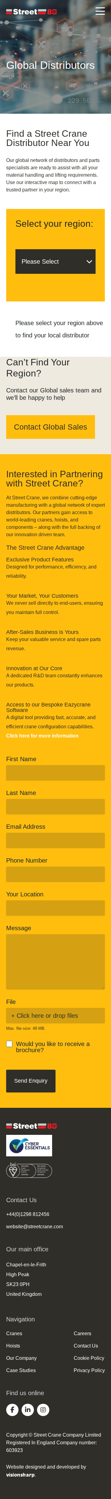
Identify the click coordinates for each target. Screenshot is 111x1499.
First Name (21, 759)
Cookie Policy (89, 1358)
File (11, 1002)
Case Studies (21, 1370)
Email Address (25, 827)
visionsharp (20, 1474)
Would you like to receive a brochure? (53, 1047)
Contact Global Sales (50, 427)
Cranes (14, 1333)
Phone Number (26, 860)
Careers (82, 1333)
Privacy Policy (89, 1370)
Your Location (24, 894)
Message (18, 928)
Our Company (21, 1358)
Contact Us (86, 1345)
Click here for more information (42, 735)
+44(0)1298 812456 (27, 1214)
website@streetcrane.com (34, 1226)
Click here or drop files (47, 1015)
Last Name (21, 793)
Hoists (13, 1345)
